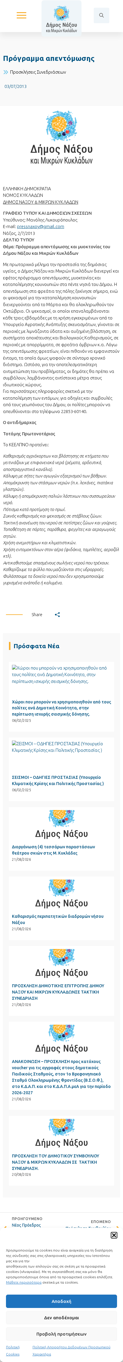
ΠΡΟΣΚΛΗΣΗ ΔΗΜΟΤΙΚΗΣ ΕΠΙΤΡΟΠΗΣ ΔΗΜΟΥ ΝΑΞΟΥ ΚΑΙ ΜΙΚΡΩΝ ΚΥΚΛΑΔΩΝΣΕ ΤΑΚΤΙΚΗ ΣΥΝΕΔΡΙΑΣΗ (58, 992)
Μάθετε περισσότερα (23, 1282)
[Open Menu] (21, 15)
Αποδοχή (61, 1301)
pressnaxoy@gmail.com (40, 226)
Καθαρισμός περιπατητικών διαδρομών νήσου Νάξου (58, 919)
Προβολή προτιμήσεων (61, 1333)
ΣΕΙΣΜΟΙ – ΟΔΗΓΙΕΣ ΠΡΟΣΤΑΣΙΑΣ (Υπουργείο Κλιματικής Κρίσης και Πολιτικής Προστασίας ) (58, 780)
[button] (114, 1235)
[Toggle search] (101, 15)
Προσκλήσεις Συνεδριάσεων (38, 72)
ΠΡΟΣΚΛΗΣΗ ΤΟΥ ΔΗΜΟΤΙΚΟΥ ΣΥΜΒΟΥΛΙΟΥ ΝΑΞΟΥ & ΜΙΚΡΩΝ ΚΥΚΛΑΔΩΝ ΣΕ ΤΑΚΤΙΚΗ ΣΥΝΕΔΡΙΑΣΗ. (55, 1162)
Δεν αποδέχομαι (61, 1317)
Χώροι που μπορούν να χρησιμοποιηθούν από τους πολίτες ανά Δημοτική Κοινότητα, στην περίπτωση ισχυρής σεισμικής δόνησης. (61, 708)
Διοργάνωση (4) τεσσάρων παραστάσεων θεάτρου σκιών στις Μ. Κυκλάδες (53, 849)
